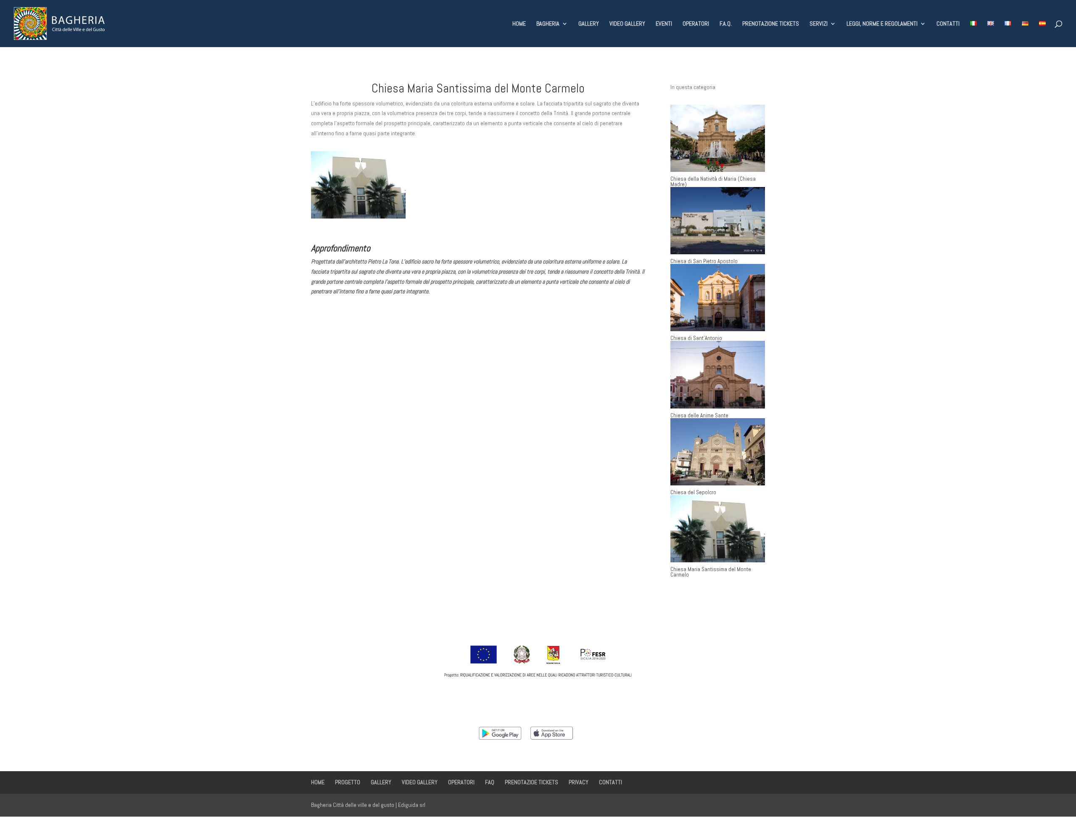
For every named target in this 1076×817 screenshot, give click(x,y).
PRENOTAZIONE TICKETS (770, 24)
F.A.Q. (726, 24)
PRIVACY (578, 782)
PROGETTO (347, 782)
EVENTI (664, 24)
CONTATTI (948, 24)
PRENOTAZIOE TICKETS (531, 782)
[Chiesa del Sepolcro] (717, 451)
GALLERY (588, 24)
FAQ (489, 782)
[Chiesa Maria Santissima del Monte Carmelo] (717, 528)
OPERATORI (696, 24)
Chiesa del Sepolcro (693, 492)
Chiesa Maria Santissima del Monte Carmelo (710, 572)
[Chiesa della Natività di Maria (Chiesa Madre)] (717, 138)
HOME (519, 24)
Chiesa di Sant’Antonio (696, 338)
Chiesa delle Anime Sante (699, 415)
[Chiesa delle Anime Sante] (717, 374)
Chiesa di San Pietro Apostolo (704, 261)
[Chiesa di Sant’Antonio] (717, 297)
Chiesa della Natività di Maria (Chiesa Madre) (713, 181)
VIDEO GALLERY (627, 24)
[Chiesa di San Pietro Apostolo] (717, 220)
